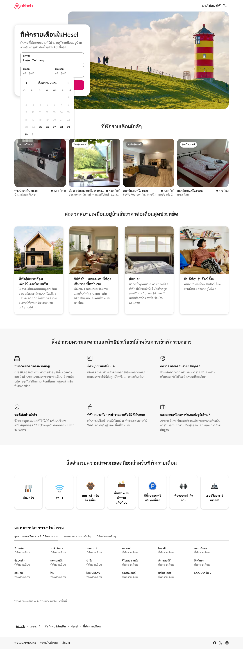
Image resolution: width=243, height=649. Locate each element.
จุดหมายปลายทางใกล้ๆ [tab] (77, 536)
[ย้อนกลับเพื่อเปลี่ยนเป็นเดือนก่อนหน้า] (27, 83)
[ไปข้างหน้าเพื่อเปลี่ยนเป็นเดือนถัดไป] (68, 83)
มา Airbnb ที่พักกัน (214, 6)
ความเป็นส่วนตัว (49, 643)
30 (26, 134)
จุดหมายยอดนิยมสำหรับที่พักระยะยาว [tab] (36, 536)
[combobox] (52, 60)
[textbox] (36, 73)
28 (61, 127)
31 (33, 134)
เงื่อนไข (66, 643)
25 (40, 127)
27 (54, 127)
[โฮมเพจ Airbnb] (23, 5)
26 (47, 127)
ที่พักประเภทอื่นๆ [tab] (106, 536)
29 (68, 127)
